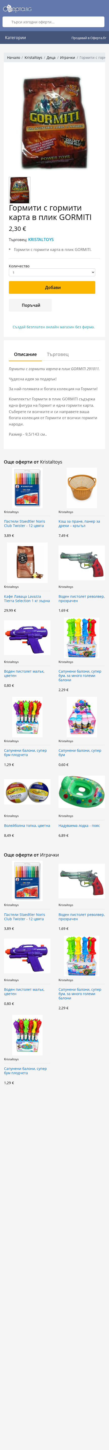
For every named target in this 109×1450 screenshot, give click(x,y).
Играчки (67, 57)
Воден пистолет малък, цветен (24, 673)
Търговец (58, 354)
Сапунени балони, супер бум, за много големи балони (80, 675)
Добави (53, 287)
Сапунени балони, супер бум (80, 752)
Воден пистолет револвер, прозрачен (82, 598)
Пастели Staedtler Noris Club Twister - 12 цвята (24, 523)
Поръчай (31, 305)
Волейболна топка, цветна (27, 826)
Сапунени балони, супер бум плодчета (25, 752)
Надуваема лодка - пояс (79, 826)
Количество (19, 266)
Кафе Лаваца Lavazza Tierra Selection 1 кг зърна (27, 598)
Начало (13, 57)
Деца (51, 57)
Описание (25, 354)
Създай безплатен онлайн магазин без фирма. (54, 327)
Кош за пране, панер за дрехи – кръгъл (79, 523)
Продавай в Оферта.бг (88, 38)
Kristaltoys (33, 57)
